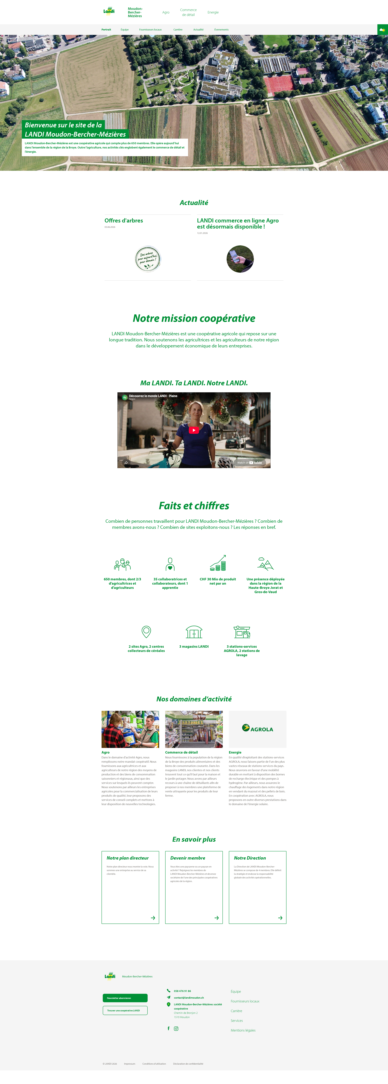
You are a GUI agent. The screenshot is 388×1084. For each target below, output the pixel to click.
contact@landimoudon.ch (189, 997)
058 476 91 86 (182, 991)
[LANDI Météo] (382, 29)
